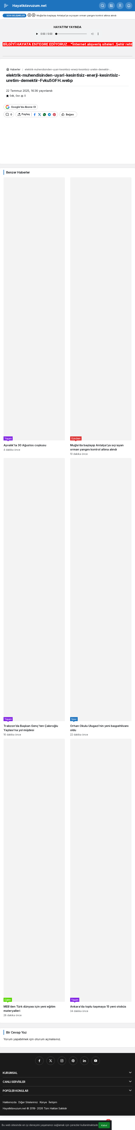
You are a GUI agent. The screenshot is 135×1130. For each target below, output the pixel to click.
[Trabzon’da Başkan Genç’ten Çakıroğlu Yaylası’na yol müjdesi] (34, 597)
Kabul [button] (104, 1125)
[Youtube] (95, 1061)
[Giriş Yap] (120, 5)
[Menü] (6, 5)
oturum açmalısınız (47, 1039)
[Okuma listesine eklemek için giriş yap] (81, 114)
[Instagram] (62, 1061)
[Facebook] (39, 1061)
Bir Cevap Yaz (16, 1032)
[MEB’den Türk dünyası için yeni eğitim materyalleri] (34, 878)
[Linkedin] (84, 1061)
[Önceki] (29, 15)
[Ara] (102, 5)
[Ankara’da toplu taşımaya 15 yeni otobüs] (100, 878)
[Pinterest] (73, 1061)
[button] (111, 5)
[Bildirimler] (128, 5)
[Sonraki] (33, 15)
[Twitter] (50, 1061)
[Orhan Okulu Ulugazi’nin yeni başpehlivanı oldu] (100, 597)
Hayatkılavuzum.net (29, 6)
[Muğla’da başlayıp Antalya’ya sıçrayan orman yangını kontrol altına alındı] (100, 316)
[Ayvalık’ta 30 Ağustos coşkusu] (34, 316)
